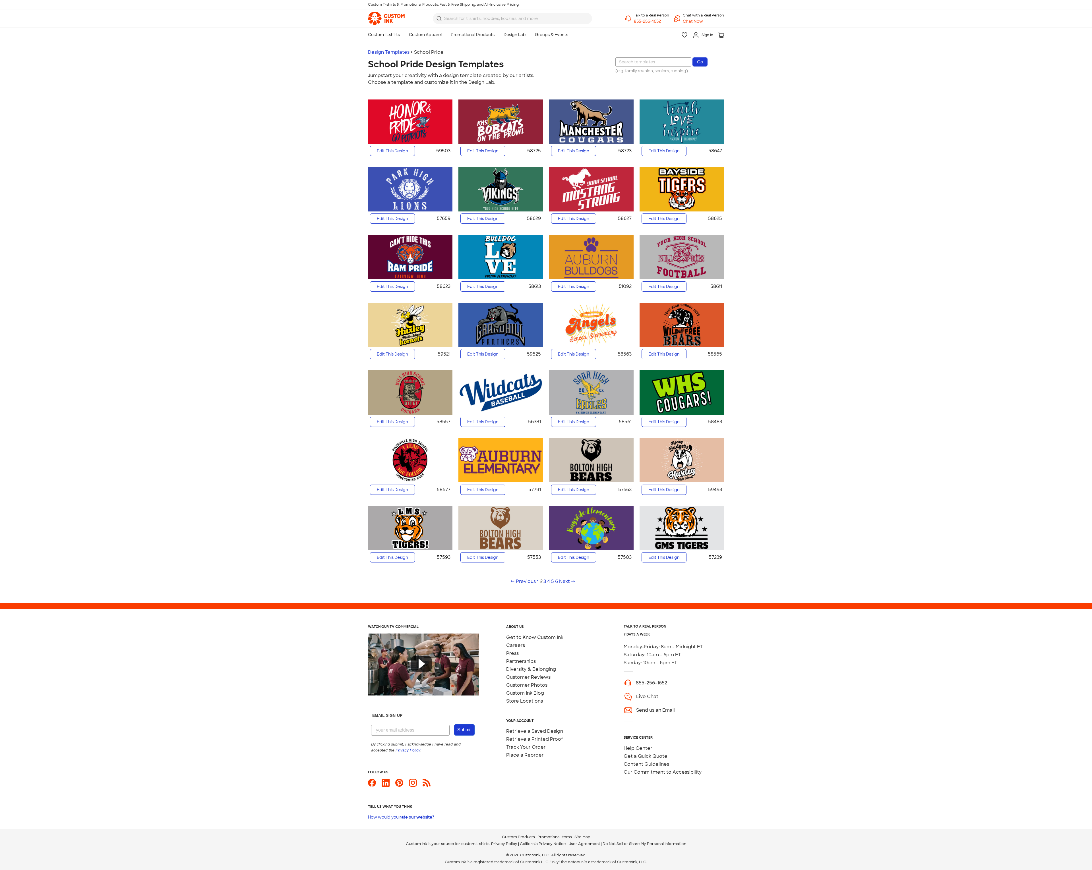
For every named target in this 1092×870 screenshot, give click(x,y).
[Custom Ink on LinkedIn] (386, 785)
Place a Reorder (525, 755)
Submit (464, 729)
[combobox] (512, 18)
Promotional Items (554, 836)
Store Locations (524, 701)
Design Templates (389, 52)
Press (512, 653)
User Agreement (584, 843)
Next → (567, 581)
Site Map (582, 836)
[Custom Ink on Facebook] (372, 785)
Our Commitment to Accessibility (663, 772)
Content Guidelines (646, 764)
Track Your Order (526, 747)
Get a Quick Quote (645, 756)
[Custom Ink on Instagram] (413, 785)
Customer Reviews (528, 677)
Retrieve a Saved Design (534, 731)
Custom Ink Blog (525, 693)
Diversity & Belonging (531, 669)
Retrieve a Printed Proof (534, 739)
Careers (515, 645)
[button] (703, 21)
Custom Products (518, 836)
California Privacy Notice (543, 843)
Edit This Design (392, 150)
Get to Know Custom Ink (534, 637)
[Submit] (439, 18)
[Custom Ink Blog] (427, 785)
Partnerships (521, 661)
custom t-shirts (475, 843)
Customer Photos (526, 685)
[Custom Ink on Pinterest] (399, 785)
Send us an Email (655, 710)
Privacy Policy (504, 843)
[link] (386, 18)
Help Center (638, 748)
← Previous (523, 581)
